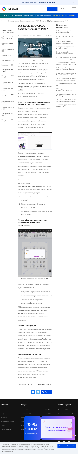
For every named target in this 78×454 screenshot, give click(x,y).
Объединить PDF (26, 414)
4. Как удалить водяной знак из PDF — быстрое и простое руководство (66, 47)
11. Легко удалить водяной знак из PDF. (66, 84)
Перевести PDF (63, 410)
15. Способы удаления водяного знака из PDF (66, 105)
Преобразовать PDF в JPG (8, 83)
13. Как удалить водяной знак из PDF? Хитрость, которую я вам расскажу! (66, 95)
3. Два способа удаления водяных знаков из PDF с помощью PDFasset (64, 42)
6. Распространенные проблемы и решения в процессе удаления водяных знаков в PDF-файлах (66, 58)
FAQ (2, 414)
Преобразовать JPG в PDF (8, 114)
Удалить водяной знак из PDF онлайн (8, 31)
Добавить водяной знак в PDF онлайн (7, 37)
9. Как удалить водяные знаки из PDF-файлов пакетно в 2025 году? (66, 74)
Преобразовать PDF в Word (8, 70)
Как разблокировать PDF (8, 50)
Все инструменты (13, 21)
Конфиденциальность (7, 421)
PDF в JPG (47, 414)
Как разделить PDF (7, 65)
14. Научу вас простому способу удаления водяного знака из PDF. (66, 100)
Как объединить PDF (8, 60)
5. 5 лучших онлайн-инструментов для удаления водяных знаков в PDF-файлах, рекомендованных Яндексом (65, 53)
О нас (2, 425)
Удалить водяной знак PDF (66, 414)
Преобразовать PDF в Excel (8, 76)
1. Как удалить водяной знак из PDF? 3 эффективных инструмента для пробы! (66, 31)
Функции (4, 418)
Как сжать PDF (6, 55)
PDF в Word (47, 410)
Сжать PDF (24, 410)
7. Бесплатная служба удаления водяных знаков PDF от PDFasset (66, 63)
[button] (35, 141)
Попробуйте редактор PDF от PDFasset (63, 15)
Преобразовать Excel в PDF (8, 102)
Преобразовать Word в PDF (8, 108)
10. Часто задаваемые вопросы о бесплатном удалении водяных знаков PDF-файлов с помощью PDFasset (66, 79)
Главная (4, 21)
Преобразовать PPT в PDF (7, 120)
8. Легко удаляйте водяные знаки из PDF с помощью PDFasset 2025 (66, 68)
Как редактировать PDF (7, 44)
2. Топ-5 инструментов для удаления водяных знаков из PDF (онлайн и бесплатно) (65, 37)
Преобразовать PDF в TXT (8, 95)
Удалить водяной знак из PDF (29, 21)
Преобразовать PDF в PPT (8, 89)
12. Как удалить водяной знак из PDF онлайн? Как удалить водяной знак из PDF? (66, 89)
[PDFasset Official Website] (10, 9)
